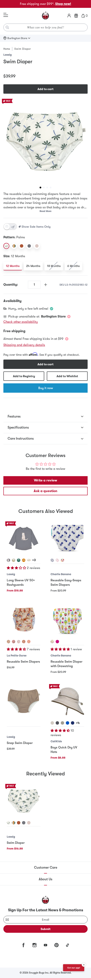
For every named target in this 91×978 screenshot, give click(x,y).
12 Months (12, 266)
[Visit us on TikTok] (67, 945)
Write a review (45, 480)
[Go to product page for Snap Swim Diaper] (23, 701)
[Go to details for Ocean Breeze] (18, 641)
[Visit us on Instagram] (34, 945)
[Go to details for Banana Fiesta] (62, 560)
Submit (46, 929)
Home (6, 48)
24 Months (33, 266)
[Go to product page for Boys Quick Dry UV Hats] (67, 701)
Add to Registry (24, 376)
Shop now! (63, 4)
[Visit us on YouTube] (45, 945)
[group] (45, 141)
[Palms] (6, 246)
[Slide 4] (50, 187)
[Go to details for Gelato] (52, 641)
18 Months (54, 266)
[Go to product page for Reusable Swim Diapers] (23, 619)
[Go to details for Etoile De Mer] (23, 641)
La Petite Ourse (16, 655)
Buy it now (45, 388)
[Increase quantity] (45, 284)
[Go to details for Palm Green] (18, 560)
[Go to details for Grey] (23, 822)
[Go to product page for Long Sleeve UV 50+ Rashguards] (23, 538)
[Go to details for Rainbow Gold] (23, 560)
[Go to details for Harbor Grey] (62, 723)
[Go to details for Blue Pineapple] (52, 560)
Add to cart (45, 89)
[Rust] (22, 246)
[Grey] (29, 246)
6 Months (73, 266)
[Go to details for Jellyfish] (28, 641)
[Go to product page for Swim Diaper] (23, 801)
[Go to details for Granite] (57, 723)
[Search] (7, 27)
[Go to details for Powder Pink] (28, 822)
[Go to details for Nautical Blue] (67, 723)
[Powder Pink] (37, 246)
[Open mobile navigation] (5, 15)
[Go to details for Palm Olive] (13, 560)
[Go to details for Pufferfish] (13, 641)
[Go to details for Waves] (13, 822)
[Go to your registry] (76, 16)
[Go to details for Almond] (52, 723)
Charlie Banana (61, 574)
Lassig (7, 54)
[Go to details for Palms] (8, 822)
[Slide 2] (44, 187)
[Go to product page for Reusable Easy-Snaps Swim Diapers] (67, 538)
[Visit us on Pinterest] (56, 945)
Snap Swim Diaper (20, 743)
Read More (45, 211)
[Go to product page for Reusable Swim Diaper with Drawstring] (67, 619)
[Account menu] (69, 16)
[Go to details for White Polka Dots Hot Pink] (57, 641)
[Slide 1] (40, 187)
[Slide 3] (47, 187)
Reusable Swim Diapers (23, 661)
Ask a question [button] (45, 491)
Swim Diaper (16, 843)
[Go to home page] (45, 15)
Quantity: (10, 284)
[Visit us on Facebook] (23, 945)
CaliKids (56, 741)
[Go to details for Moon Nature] (28, 560)
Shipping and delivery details (24, 345)
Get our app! (73, 968)
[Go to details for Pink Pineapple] (57, 560)
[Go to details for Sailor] (8, 641)
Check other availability (20, 322)
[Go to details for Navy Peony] (72, 723)
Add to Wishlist (67, 376)
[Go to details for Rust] (18, 822)
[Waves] (14, 246)
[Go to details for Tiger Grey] (8, 560)
